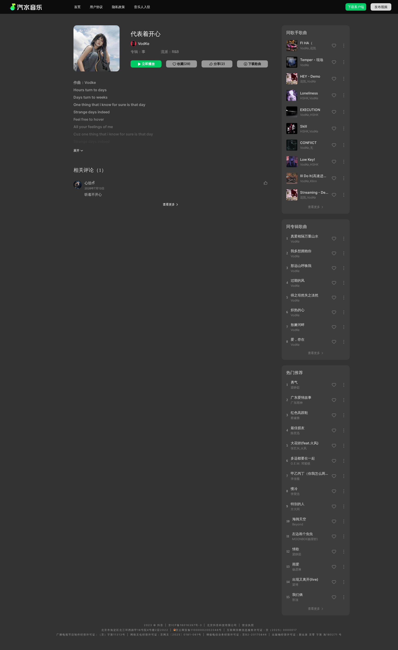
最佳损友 (297, 428)
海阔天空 (299, 519)
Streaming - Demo (314, 192)
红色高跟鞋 (299, 412)
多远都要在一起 (303, 458)
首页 (77, 7)
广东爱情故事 (301, 397)
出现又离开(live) (305, 579)
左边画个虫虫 (302, 534)
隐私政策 (118, 7)
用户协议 (96, 7)
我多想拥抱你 (301, 251)
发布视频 (381, 7)
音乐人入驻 (142, 7)
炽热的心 (297, 310)
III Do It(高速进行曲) (314, 176)
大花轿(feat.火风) (305, 443)
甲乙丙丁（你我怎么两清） (310, 473)
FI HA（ (306, 43)
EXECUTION (310, 110)
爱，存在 (297, 339)
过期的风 (297, 280)
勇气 (294, 382)
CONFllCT (308, 143)
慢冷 (294, 488)
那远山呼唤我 (301, 266)
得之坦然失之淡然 (304, 295)
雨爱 (295, 564)
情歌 (295, 549)
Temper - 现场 (311, 60)
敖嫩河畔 (297, 324)
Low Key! (307, 159)
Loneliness (309, 93)
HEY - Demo (310, 76)
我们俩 (297, 594)
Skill (303, 126)
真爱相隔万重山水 (304, 236)
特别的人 (297, 504)
